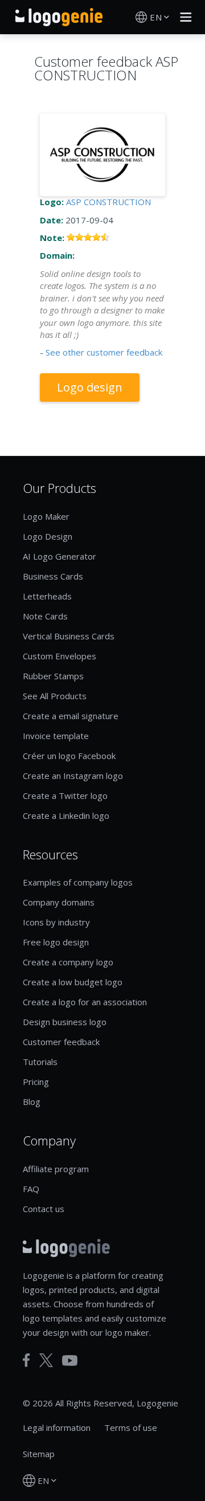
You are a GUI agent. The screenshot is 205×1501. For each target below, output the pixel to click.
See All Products (55, 695)
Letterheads (47, 596)
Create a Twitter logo (65, 795)
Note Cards (45, 616)
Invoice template (56, 735)
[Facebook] (26, 1360)
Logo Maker (46, 516)
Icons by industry (56, 922)
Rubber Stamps (53, 676)
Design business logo (64, 1021)
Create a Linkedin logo (66, 815)
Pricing (36, 1081)
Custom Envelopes (59, 656)
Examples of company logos (78, 882)
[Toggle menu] (183, 17)
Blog (31, 1101)
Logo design (89, 387)
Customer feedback (61, 1041)
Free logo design (56, 942)
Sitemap (39, 1453)
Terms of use (130, 1427)
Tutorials (40, 1061)
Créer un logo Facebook (69, 755)
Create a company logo (68, 962)
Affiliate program (56, 1168)
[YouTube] (69, 1360)
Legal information (57, 1427)
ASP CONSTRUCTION (108, 201)
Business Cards (53, 576)
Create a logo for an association (85, 1002)
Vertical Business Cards (68, 636)
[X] (46, 1360)
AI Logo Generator (59, 556)
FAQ (31, 1188)
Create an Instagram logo (73, 775)
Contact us (43, 1208)
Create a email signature (70, 715)
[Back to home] (58, 17)
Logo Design (47, 536)
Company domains (59, 902)
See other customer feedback (104, 352)
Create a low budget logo (72, 982)
